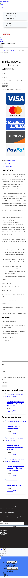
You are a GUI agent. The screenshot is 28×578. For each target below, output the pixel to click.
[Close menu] (0, 558)
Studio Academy (11, 16)
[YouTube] (6, 534)
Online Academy (11, 13)
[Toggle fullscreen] (2, 553)
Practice (8, 23)
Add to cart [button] (10, 411)
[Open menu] (1, 46)
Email (4, 371)
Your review (5, 341)
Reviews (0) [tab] (8, 166)
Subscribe (14, 526)
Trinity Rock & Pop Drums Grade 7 (14, 427)
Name (4, 365)
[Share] (3, 553)
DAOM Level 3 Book (14, 485)
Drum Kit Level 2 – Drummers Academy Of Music (15, 447)
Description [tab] (8, 164)
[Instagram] (4, 534)
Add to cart (4, 86)
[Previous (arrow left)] (0, 555)
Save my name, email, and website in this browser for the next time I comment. (13, 380)
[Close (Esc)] (5, 553)
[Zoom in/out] (0, 553)
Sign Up (6, 34)
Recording (9, 26)
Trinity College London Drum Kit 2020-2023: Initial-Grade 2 (15, 468)
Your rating (5, 337)
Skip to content (4, 1)
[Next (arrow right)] (2, 555)
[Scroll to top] (1, 550)
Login (5, 32)
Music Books (11, 160)
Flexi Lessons (10, 18)
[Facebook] (1, 534)
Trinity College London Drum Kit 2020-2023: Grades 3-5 (15, 403)
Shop (5, 28)
